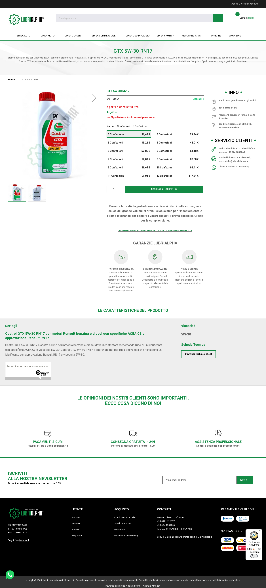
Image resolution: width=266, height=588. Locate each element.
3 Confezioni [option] (129, 142)
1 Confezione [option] (129, 134)
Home (11, 79)
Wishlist (76, 523)
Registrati (77, 535)
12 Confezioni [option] (178, 175)
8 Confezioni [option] (178, 159)
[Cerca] (218, 18)
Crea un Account (249, 4)
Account (76, 517)
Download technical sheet (198, 354)
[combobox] (135, 18)
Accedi (234, 4)
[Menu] (260, 531)
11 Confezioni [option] (129, 175)
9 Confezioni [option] (129, 167)
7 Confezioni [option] (129, 159)
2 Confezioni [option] (178, 134)
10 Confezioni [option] (178, 167)
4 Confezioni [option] (178, 142)
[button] (94, 135)
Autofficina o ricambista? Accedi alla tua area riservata (155, 230)
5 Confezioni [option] (129, 150)
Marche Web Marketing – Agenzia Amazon (138, 586)
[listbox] (155, 155)
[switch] (254, 556)
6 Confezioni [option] (178, 150)
